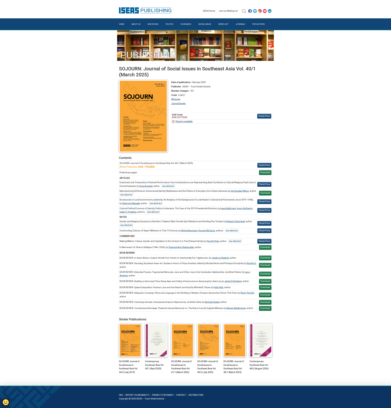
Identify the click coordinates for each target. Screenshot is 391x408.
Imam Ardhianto (244, 208)
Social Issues (204, 24)
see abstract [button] (168, 186)
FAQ (121, 395)
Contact (181, 395)
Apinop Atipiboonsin (236, 308)
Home (121, 24)
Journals (240, 24)
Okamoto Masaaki (131, 203)
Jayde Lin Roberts (220, 258)
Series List (223, 24)
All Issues (175, 99)
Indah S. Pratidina (128, 212)
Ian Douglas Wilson (240, 191)
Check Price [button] (264, 116)
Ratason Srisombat (235, 221)
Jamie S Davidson (233, 281)
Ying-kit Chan (212, 241)
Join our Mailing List (228, 11)
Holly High (218, 287)
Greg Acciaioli (145, 186)
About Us (136, 24)
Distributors (196, 395)
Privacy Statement (163, 395)
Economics (186, 24)
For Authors (258, 24)
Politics (169, 24)
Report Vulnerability (138, 395)
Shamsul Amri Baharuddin (181, 247)
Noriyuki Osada (212, 302)
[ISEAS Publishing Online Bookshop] (145, 10)
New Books (153, 24)
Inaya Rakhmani (228, 208)
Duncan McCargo (206, 230)
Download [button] (265, 172)
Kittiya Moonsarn (189, 230)
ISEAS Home (209, 11)
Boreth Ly (251, 263)
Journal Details (178, 103)
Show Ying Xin (247, 293)
